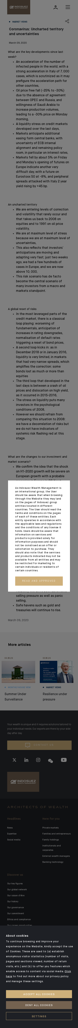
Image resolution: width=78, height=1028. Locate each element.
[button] (39, 581)
